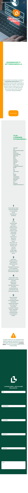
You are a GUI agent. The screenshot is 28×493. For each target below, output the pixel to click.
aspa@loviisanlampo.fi (18, 184)
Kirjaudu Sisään (13, 113)
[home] (9, 2)
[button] (24, 2)
